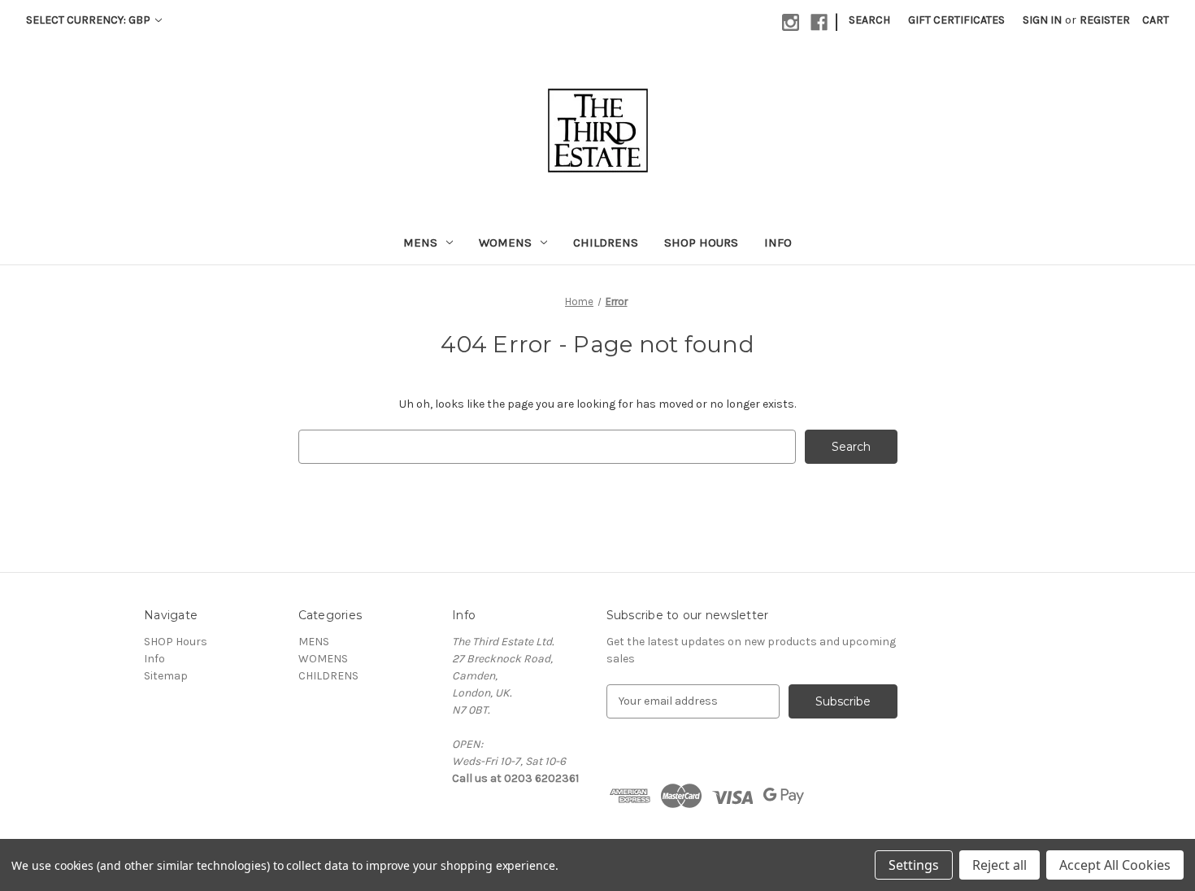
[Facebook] (819, 22)
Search (869, 20)
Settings (914, 865)
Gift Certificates (956, 20)
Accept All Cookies (1115, 865)
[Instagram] (790, 22)
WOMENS (505, 242)
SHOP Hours (701, 242)
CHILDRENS (605, 242)
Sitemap (166, 676)
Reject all (999, 865)
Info (778, 242)
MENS (420, 242)
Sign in (1042, 20)
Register (1105, 20)
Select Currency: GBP (89, 20)
